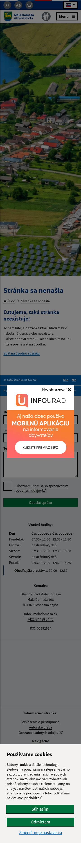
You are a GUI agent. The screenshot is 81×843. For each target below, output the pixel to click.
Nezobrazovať (55, 389)
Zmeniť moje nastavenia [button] (40, 832)
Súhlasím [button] (40, 809)
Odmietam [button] (40, 822)
